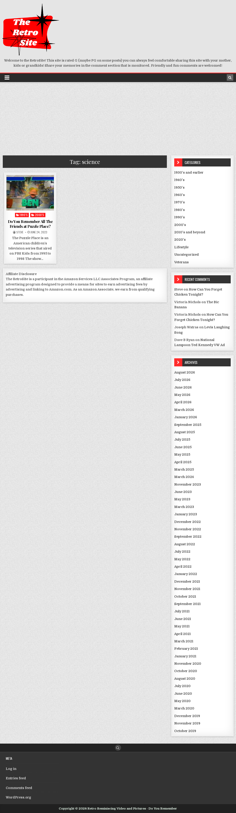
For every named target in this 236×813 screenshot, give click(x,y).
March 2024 (184, 477)
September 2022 (187, 536)
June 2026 (183, 387)
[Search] (230, 77)
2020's (180, 239)
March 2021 (183, 641)
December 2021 (187, 581)
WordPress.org (18, 797)
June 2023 (183, 492)
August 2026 (184, 372)
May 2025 (182, 454)
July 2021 (182, 611)
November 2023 (187, 484)
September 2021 (187, 604)
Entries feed (16, 778)
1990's (24, 215)
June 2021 (182, 619)
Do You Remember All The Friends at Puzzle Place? (30, 223)
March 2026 (184, 410)
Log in (11, 769)
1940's (179, 180)
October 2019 (185, 731)
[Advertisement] (118, 117)
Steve (19, 232)
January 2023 (185, 514)
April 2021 (182, 634)
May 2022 (182, 559)
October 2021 (185, 596)
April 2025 (182, 462)
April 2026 (183, 402)
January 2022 (185, 574)
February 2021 (186, 648)
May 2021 (182, 626)
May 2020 (182, 701)
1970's (179, 202)
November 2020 (187, 663)
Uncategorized (186, 254)
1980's (179, 210)
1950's (179, 187)
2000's (39, 215)
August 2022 (184, 544)
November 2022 (187, 529)
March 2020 (184, 708)
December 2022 (187, 522)
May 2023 (182, 499)
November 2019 (187, 723)
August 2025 (184, 432)
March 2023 (184, 507)
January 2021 (185, 656)
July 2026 (182, 380)
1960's (179, 195)
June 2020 (183, 693)
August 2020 (184, 678)
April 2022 (183, 566)
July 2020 (182, 686)
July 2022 (182, 551)
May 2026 (182, 395)
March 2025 (184, 469)
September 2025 (187, 425)
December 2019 (187, 716)
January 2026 (185, 417)
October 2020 (185, 671)
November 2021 (187, 589)
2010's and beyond (189, 232)
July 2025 (182, 439)
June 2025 (183, 447)
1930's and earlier (189, 172)
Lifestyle (181, 247)
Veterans (181, 262)
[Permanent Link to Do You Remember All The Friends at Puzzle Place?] (30, 193)
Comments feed (19, 788)
